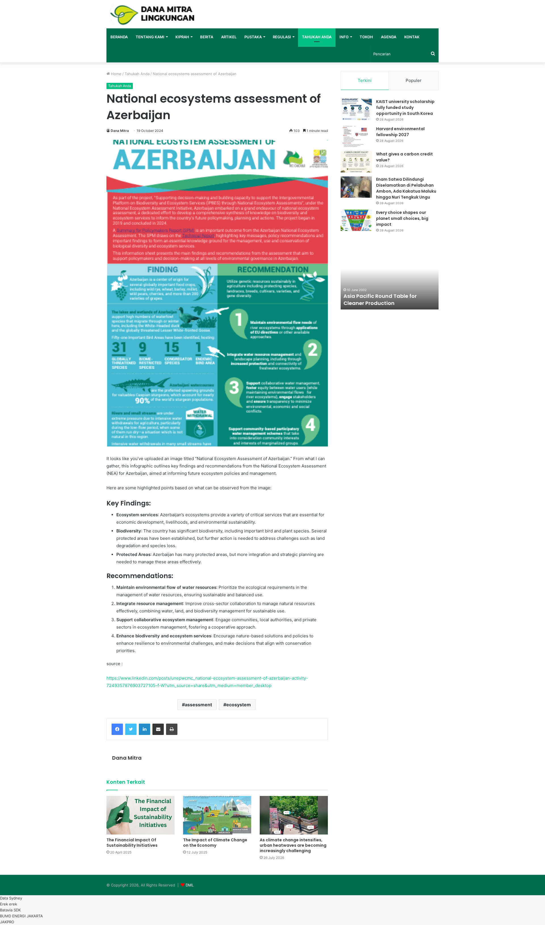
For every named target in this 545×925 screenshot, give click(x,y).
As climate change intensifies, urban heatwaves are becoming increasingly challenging (293, 845)
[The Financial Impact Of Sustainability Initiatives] (140, 815)
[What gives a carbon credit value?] (356, 161)
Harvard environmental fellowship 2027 (400, 132)
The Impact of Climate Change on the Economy (215, 842)
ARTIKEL (228, 37)
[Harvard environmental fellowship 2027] (356, 136)
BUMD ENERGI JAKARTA (21, 916)
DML (190, 885)
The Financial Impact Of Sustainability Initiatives (132, 842)
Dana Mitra (120, 130)
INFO (344, 37)
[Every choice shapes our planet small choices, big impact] (356, 220)
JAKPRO (7, 922)
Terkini (365, 80)
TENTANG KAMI (150, 37)
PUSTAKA (253, 37)
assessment (198, 704)
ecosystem (238, 704)
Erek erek (8, 904)
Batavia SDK (10, 910)
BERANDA (119, 37)
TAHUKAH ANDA (317, 37)
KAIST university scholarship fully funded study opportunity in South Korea (405, 107)
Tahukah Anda (137, 73)
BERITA (206, 37)
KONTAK (412, 37)
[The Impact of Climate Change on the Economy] (217, 815)
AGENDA (388, 37)
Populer (414, 80)
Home (115, 73)
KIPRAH (182, 37)
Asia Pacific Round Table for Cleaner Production (380, 299)
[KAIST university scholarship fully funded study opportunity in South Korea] (356, 109)
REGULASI (282, 37)
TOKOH (366, 37)
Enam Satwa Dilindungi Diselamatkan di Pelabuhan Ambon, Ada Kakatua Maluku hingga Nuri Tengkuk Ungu (406, 188)
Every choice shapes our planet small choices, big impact (402, 218)
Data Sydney (11, 898)
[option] (390, 278)
